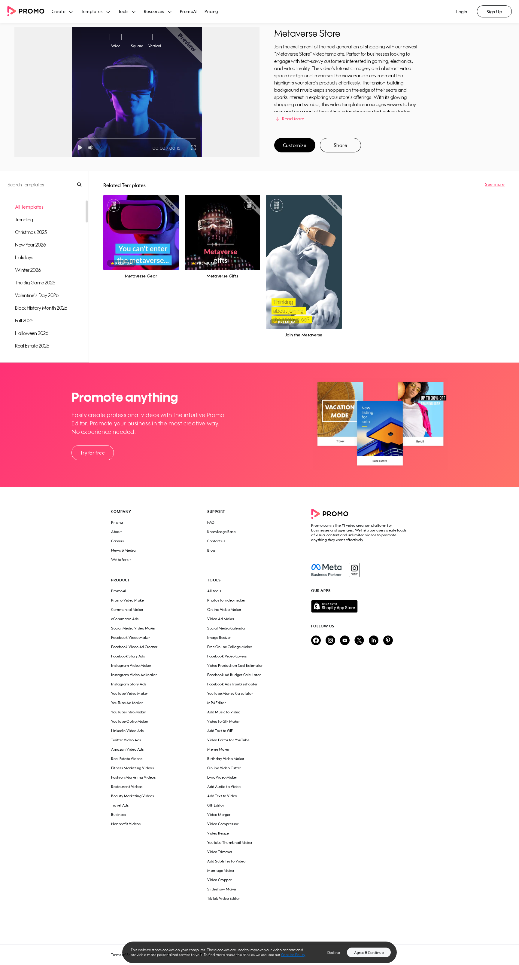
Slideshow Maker (222, 889)
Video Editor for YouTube (228, 740)
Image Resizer (219, 637)
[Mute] (92, 147)
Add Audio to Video (224, 786)
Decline (333, 952)
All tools (214, 591)
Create (58, 11)
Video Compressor (222, 824)
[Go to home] (29, 11)
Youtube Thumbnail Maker (230, 842)
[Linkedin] (373, 641)
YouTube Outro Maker (129, 721)
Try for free (92, 453)
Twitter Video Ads (126, 740)
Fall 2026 (24, 320)
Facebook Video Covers (227, 656)
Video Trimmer (219, 852)
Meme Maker (218, 749)
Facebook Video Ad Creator (134, 647)
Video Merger (218, 814)
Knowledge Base (221, 531)
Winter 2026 (28, 270)
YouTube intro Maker (128, 712)
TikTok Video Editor (223, 898)
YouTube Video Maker (129, 693)
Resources (154, 11)
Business (118, 814)
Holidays (24, 257)
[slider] (78, 138)
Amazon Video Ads (127, 749)
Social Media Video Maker (133, 628)
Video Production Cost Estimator (235, 665)
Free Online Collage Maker (229, 647)
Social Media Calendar (226, 628)
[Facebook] (326, 570)
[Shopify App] (359, 606)
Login (461, 11)
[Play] (80, 147)
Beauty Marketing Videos (132, 796)
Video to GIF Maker (223, 721)
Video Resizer (218, 833)
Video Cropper (219, 880)
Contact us (216, 541)
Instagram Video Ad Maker (134, 674)
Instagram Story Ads (128, 684)
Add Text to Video (222, 796)
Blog (211, 550)
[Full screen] (193, 147)
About (116, 531)
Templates (92, 11)
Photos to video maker (226, 600)
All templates (29, 207)
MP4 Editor (216, 702)
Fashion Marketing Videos (133, 777)
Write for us (121, 559)
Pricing (211, 11)
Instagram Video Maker (131, 665)
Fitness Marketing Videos (132, 768)
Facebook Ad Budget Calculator (234, 674)
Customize (294, 145)
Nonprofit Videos (126, 824)
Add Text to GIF (220, 730)
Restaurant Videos (127, 786)
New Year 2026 (30, 245)
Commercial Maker (127, 609)
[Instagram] (354, 570)
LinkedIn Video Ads (127, 730)
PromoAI (189, 11)
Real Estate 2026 (32, 346)
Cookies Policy (293, 954)
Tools (123, 11)
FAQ (211, 522)
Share (341, 145)
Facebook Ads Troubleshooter (232, 684)
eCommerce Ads (125, 619)
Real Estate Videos (126, 758)
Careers (117, 541)
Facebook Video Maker (130, 637)
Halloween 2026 (31, 333)
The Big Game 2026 (35, 283)
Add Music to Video (223, 712)
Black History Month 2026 (41, 308)
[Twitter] (359, 641)
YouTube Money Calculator (230, 693)
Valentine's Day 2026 (37, 295)
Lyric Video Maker (222, 777)
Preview (141, 225)
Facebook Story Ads (128, 656)
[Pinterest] (388, 641)
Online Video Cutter (224, 768)
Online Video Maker (224, 609)
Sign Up (494, 11)
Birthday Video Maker (225, 758)
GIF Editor (215, 805)
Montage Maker (221, 870)
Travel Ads (120, 805)
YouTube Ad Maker (127, 702)
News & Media (123, 550)
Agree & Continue (369, 952)
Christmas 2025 (31, 232)
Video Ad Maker (220, 619)
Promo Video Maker (128, 600)
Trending (24, 219)
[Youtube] (345, 641)
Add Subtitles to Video (226, 861)
